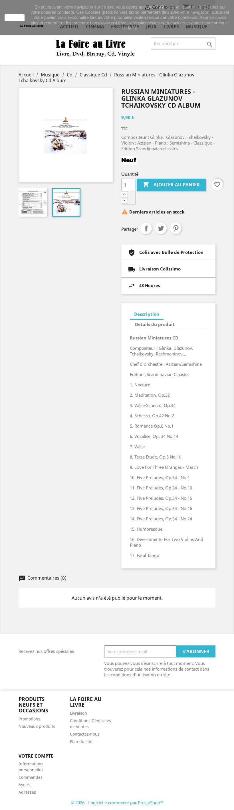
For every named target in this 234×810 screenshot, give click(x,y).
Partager (146, 228)
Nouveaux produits (37, 726)
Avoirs (24, 784)
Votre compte (36, 756)
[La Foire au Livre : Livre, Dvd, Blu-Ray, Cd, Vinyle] (95, 48)
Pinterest (175, 228)
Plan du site (81, 741)
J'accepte (14, 17)
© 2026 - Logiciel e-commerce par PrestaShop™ (117, 802)
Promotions (29, 719)
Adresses (27, 792)
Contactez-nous (85, 734)
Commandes (31, 777)
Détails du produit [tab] (155, 324)
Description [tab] (146, 314)
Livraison (78, 713)
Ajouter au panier (171, 184)
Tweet (161, 228)
